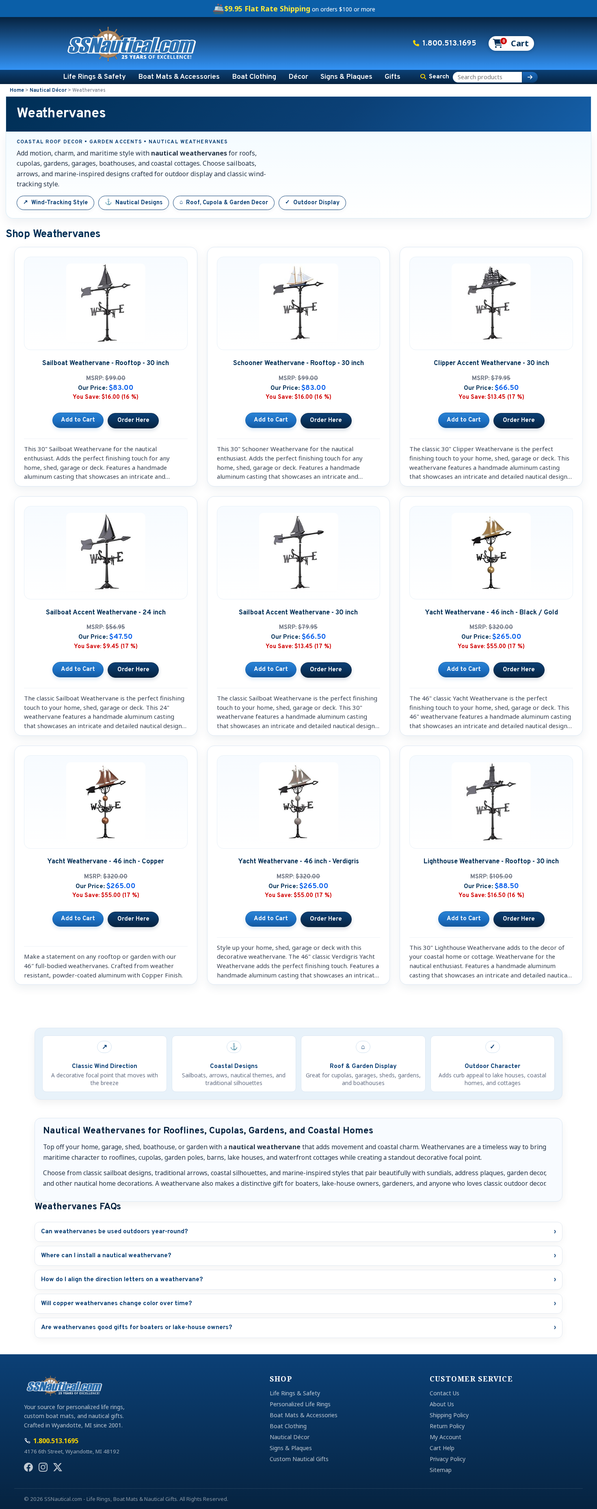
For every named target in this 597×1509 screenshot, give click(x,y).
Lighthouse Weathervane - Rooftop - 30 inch (491, 861)
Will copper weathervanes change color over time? (298, 1303)
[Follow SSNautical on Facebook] (28, 1467)
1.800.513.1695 (449, 43)
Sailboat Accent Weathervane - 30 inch (298, 612)
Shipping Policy (449, 1415)
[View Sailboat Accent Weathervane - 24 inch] (133, 670)
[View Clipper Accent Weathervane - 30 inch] (519, 420)
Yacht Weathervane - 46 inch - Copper (105, 861)
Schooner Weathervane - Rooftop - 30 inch (298, 363)
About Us (442, 1404)
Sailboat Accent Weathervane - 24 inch (106, 612)
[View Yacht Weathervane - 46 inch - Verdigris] (326, 919)
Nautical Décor (48, 90)
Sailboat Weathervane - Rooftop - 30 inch (105, 363)
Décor (298, 77)
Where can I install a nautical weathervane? (298, 1256)
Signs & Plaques (346, 77)
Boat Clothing (254, 77)
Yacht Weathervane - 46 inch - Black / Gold (491, 612)
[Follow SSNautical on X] (57, 1467)
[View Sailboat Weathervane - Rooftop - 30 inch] (133, 420)
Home (17, 90)
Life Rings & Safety (94, 77)
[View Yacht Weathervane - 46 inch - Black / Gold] (519, 670)
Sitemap (441, 1470)
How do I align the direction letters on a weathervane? (298, 1280)
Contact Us (444, 1393)
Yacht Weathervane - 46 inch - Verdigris (298, 861)
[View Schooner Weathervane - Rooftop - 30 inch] (326, 420)
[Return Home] (132, 43)
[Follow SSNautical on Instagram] (43, 1467)
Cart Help (442, 1448)
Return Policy (447, 1426)
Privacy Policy (447, 1459)
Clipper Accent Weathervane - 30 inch (491, 363)
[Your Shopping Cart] (511, 43)
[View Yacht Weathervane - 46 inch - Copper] (133, 919)
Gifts (392, 77)
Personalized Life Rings (300, 1404)
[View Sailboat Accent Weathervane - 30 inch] (326, 670)
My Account (445, 1437)
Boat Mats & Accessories (179, 77)
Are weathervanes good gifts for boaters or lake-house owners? (298, 1327)
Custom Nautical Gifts (299, 1459)
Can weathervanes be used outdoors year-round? (298, 1232)
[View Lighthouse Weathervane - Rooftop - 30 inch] (519, 919)
